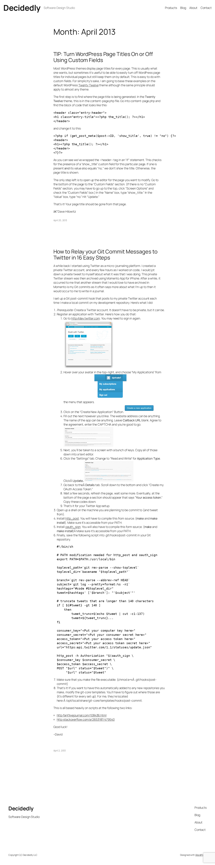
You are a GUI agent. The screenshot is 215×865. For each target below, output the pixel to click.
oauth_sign (73, 527)
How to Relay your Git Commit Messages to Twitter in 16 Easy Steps (105, 255)
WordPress (201, 854)
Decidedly (21, 7)
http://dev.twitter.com (85, 318)
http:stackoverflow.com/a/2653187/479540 (86, 719)
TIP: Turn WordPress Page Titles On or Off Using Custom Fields (103, 57)
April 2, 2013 (59, 750)
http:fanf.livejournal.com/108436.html (81, 715)
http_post (72, 518)
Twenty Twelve (88, 85)
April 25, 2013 (60, 220)
